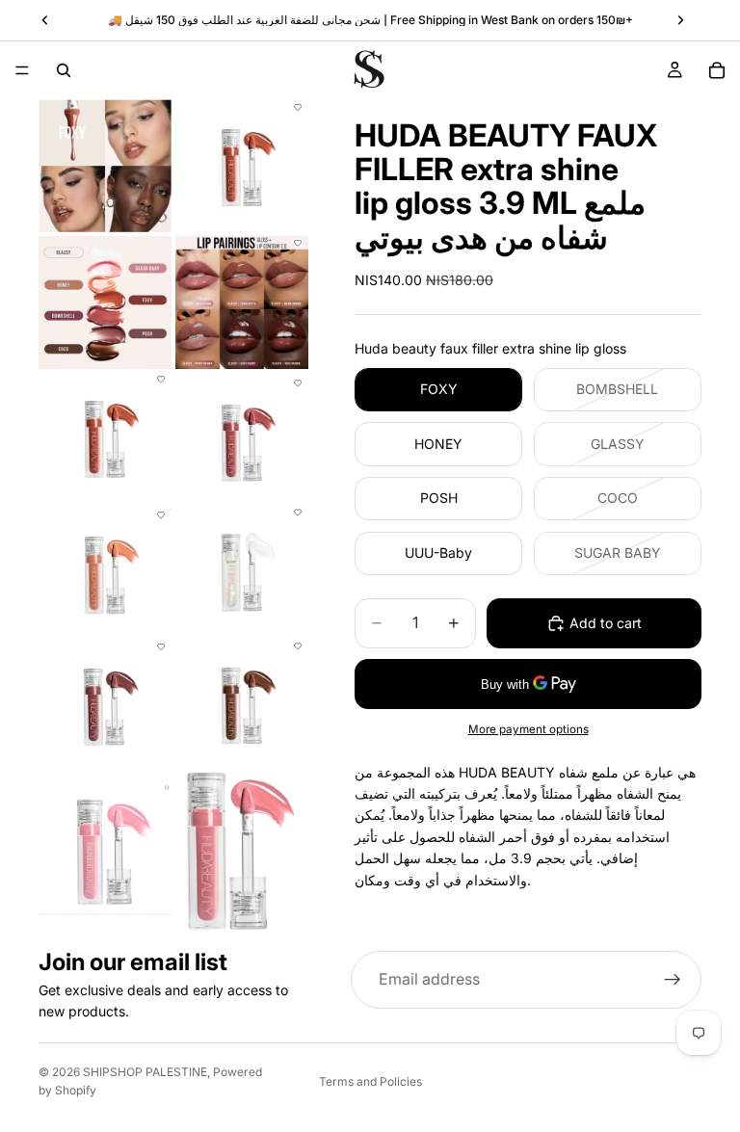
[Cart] (717, 70)
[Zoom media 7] (105, 570)
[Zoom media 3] (105, 302)
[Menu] (22, 70)
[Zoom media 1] (105, 165)
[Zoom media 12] (241, 849)
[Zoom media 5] (105, 437)
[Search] (63, 70)
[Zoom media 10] (241, 703)
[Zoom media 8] (241, 570)
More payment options (528, 729)
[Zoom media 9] (105, 703)
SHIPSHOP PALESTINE (145, 1072)
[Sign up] (672, 980)
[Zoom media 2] (241, 165)
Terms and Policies (370, 1081)
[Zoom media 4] (241, 302)
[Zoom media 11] (105, 849)
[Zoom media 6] (241, 437)
